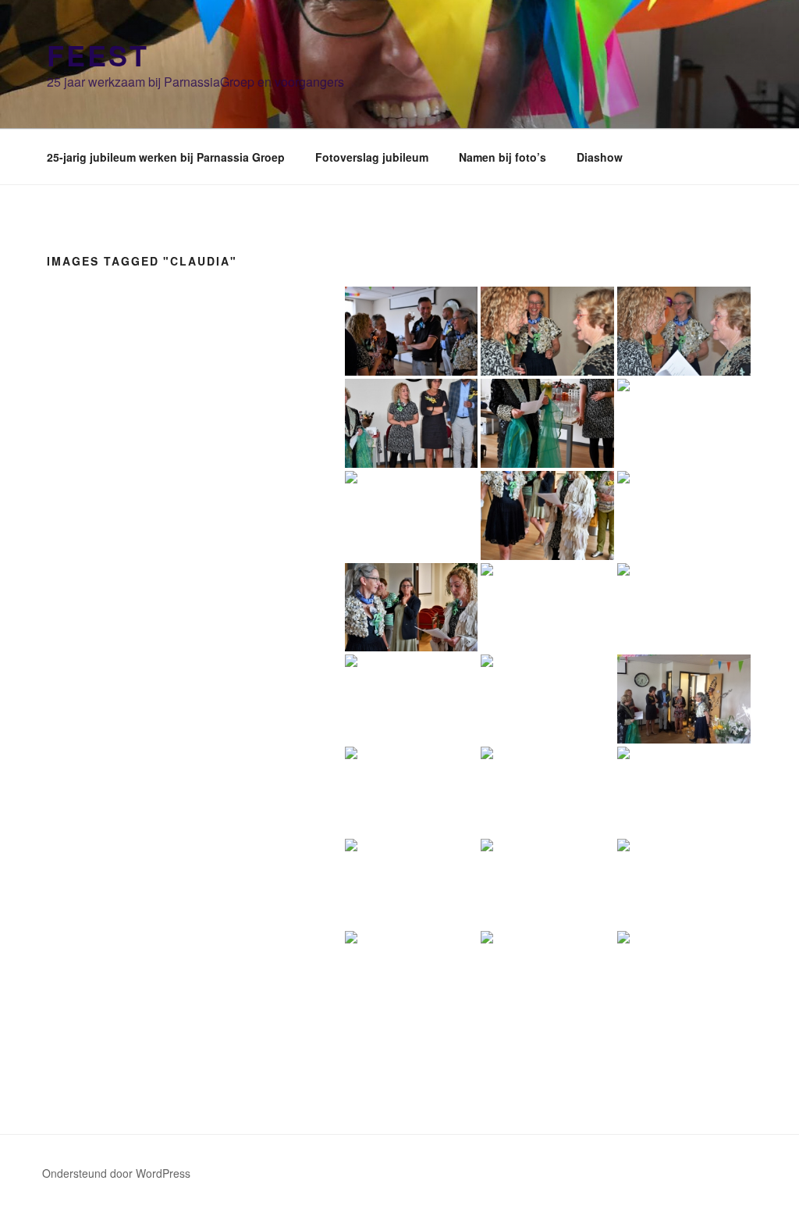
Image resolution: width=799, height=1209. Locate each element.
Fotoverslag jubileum (371, 157)
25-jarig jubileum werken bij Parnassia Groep (166, 157)
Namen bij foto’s (502, 157)
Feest (97, 54)
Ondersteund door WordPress (116, 1173)
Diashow (600, 157)
